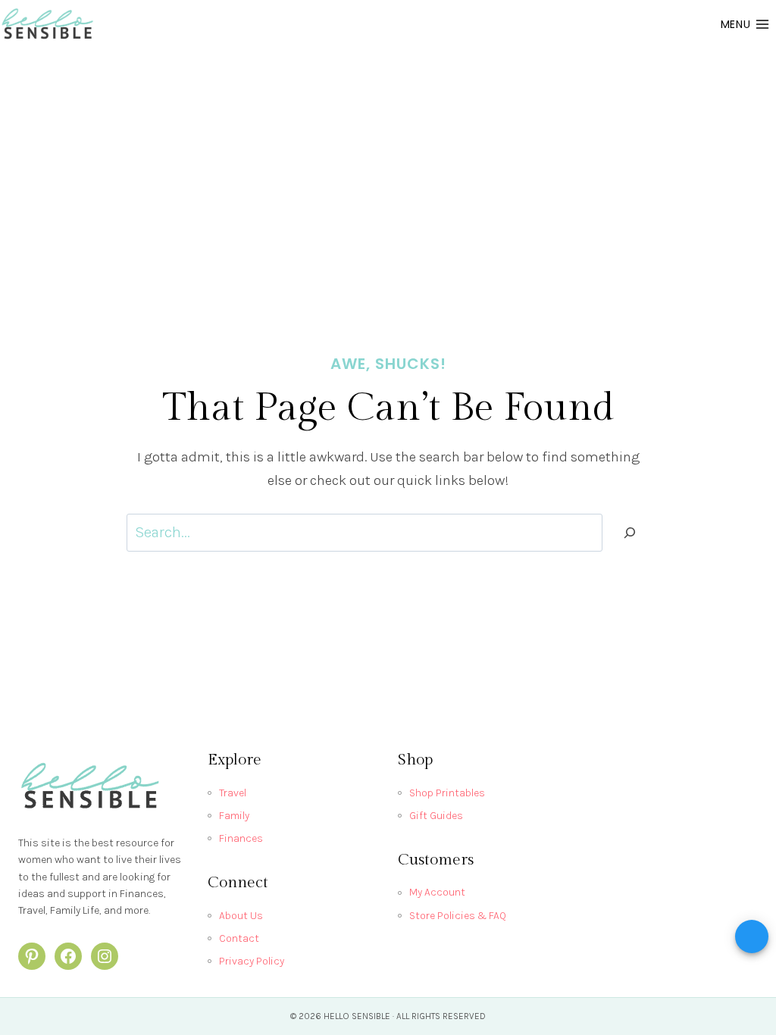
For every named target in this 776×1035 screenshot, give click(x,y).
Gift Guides (436, 815)
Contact (239, 938)
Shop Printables (447, 792)
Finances (241, 838)
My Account (437, 892)
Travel (232, 792)
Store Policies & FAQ (457, 915)
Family (234, 815)
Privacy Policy (251, 961)
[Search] (629, 533)
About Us (241, 915)
